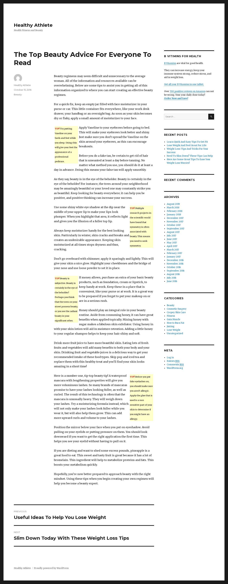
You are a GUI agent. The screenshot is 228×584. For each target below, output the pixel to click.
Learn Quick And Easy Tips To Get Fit (187, 141)
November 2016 (175, 263)
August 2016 (173, 274)
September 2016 (175, 270)
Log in (170, 357)
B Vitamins (170, 63)
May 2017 (172, 242)
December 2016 (175, 260)
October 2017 (174, 225)
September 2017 (175, 228)
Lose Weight (173, 330)
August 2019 (173, 204)
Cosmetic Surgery (176, 308)
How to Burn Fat (175, 323)
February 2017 (174, 253)
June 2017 (172, 239)
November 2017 (175, 221)
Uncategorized (175, 333)
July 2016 (171, 277)
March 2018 (173, 207)
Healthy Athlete (33, 25)
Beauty (18, 94)
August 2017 (173, 232)
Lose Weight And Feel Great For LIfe (186, 145)
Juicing (170, 326)
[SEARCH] (211, 117)
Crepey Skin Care (176, 312)
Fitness (171, 315)
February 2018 (174, 211)
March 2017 (173, 249)
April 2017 (172, 246)
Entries (173, 361)
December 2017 (175, 218)
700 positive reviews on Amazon (187, 91)
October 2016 (174, 267)
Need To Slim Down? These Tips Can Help (190, 155)
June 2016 (172, 281)
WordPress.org (175, 368)
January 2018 (174, 214)
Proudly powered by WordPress (51, 568)
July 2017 (171, 235)
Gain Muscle (173, 319)
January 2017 (174, 256)
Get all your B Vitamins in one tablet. (184, 84)
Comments (175, 364)
